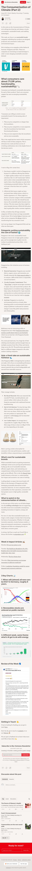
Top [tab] (3, 799)
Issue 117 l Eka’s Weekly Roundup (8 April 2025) (11, 829)
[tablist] (8, 779)
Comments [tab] (5, 779)
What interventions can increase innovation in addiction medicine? (13, 561)
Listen (28, 19)
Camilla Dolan (19, 807)
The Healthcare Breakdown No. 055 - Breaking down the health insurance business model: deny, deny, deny (14, 551)
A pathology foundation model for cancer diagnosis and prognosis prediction (15, 567)
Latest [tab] (7, 799)
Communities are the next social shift (11, 825)
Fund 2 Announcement (8, 813)
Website (6, 733)
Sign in (28, 2)
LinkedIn (20, 731)
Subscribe (23, 2)
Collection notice (26, 860)
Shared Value (27, 473)
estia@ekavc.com (19, 534)
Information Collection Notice (17, 760)
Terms (19, 860)
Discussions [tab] (13, 799)
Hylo (19, 216)
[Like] (2, 23)
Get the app (24, 863)
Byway (20, 218)
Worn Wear (8, 284)
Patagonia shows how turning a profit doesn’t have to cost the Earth (15, 332)
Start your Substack (12, 863)
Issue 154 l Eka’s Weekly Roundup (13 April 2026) (11, 816)
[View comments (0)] (6, 23)
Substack (8, 867)
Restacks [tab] (11, 779)
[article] (16, 806)
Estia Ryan (7, 18)
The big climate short (15, 557)
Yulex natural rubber (23, 275)
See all (4, 838)
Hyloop (16, 416)
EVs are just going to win (14, 545)
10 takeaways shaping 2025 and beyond (12, 805)
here (6, 727)
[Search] (29, 798)
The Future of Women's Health (11, 803)
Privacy (15, 860)
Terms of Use (23, 758)
